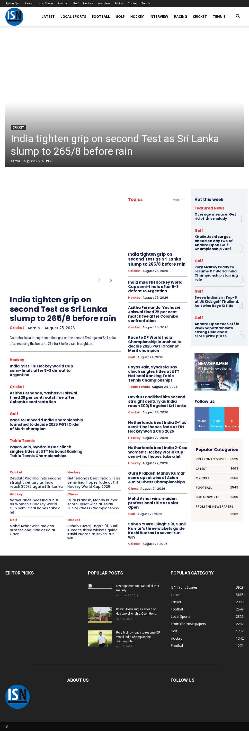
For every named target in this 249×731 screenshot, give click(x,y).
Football (63, 3)
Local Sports (45, 3)
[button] (238, 17)
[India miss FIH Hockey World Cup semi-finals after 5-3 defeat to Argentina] (104, 368)
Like (202, 409)
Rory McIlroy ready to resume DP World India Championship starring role (216, 273)
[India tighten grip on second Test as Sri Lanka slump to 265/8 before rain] (124, 102)
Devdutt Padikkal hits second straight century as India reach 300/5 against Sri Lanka (36, 482)
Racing (119, 3)
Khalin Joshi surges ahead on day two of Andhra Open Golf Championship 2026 (214, 242)
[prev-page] (99, 280)
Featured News (209, 208)
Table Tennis (22, 441)
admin (15, 161)
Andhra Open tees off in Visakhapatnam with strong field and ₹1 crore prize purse (217, 330)
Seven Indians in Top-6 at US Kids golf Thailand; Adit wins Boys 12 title (217, 301)
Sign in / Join (13, 3)
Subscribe (232, 409)
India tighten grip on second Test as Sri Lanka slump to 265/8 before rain (63, 309)
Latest (29, 3)
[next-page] (111, 280)
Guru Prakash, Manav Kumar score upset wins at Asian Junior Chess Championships (93, 504)
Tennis (146, 3)
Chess (72, 494)
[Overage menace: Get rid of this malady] (100, 592)
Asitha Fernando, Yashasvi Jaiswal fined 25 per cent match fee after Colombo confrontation (43, 397)
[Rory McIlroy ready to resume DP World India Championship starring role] (100, 639)
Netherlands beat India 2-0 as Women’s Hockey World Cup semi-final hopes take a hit (35, 506)
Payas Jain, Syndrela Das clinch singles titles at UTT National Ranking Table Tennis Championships (46, 451)
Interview (104, 3)
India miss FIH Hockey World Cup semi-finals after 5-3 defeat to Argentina (41, 370)
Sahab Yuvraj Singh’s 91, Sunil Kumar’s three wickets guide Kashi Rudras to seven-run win (92, 531)
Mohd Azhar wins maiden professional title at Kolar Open (32, 530)
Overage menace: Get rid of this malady (215, 216)
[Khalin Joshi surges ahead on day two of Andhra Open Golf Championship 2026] (100, 615)
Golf (76, 3)
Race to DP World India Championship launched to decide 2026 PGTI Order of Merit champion (46, 424)
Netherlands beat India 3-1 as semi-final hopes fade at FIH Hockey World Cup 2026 (93, 482)
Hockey (88, 3)
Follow (217, 409)
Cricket (132, 3)
